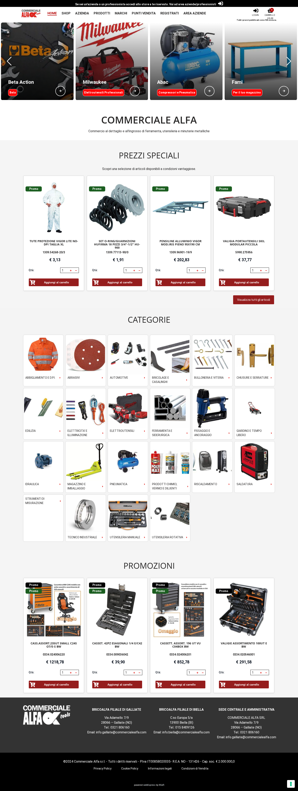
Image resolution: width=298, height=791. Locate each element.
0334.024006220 (54, 654)
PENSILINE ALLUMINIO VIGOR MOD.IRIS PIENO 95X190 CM (181, 242)
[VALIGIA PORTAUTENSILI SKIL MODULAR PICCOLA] (244, 208)
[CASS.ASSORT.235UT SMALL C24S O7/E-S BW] (54, 610)
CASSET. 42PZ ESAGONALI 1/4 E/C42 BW (117, 644)
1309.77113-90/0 (117, 252)
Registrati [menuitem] (169, 13)
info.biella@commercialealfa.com (186, 732)
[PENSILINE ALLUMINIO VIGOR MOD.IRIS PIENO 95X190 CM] (180, 208)
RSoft (161, 785)
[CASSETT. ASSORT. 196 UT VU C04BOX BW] (180, 610)
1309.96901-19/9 (180, 252)
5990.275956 (243, 252)
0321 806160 (120, 727)
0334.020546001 (244, 654)
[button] (9, 61)
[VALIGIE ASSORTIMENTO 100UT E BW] (244, 610)
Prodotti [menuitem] (102, 13)
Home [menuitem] (52, 13)
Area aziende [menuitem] (194, 13)
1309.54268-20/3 (54, 252)
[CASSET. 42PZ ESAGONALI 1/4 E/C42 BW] (117, 610)
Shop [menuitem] (66, 13)
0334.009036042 (117, 654)
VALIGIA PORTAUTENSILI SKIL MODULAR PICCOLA (244, 242)
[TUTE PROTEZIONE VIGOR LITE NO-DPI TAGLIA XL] (54, 208)
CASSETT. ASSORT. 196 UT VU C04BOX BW (180, 644)
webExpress (149, 785)
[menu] (124, 13)
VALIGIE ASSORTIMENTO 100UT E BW (244, 644)
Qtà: (31, 270)
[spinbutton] (65, 270)
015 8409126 (184, 727)
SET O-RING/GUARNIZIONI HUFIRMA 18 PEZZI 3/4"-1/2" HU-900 (117, 244)
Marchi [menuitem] (121, 13)
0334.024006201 (180, 654)
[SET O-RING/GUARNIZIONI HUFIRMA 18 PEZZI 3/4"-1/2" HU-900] (117, 208)
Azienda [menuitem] (82, 13)
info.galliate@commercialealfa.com (121, 732)
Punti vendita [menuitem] (144, 13)
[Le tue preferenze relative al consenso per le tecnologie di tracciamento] (291, 784)
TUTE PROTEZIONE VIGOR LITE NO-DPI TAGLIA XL (54, 242)
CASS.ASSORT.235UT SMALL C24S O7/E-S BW (54, 644)
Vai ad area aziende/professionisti (192, 4)
